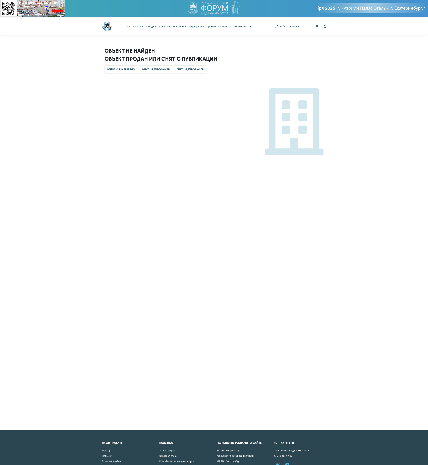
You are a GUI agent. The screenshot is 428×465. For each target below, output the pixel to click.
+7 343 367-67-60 (283, 455)
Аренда (150, 26)
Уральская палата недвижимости (235, 455)
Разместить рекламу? (229, 450)
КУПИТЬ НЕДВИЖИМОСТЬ (156, 69)
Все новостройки (111, 461)
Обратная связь (168, 456)
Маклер (106, 450)
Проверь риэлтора (217, 26)
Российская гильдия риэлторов (176, 461)
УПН (126, 26)
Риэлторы (178, 26)
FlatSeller (107, 456)
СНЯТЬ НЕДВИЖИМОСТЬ (190, 69)
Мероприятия (196, 26)
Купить (137, 26)
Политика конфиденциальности (291, 450)
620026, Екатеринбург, (229, 461)
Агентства (164, 26)
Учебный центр (240, 26)
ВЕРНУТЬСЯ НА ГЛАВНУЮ (121, 69)
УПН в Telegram (167, 450)
